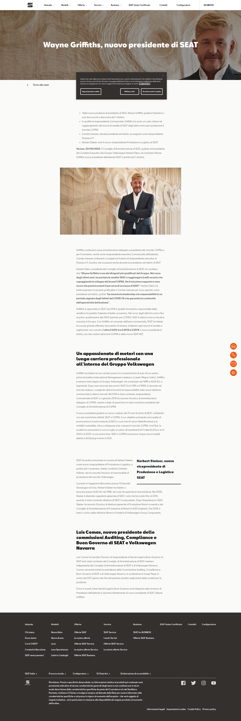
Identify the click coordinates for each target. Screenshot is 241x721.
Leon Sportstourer (59, 649)
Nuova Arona (57, 638)
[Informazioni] (233, 363)
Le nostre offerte (82, 638)
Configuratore (183, 5)
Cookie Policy (194, 709)
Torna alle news (41, 84)
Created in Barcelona (35, 649)
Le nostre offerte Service (86, 649)
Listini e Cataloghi (59, 655)
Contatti (163, 5)
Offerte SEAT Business (84, 655)
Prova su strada (56, 673)
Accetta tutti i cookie (152, 91)
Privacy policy (209, 709)
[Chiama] (233, 355)
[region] (121, 86)
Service (98, 5)
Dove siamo (30, 638)
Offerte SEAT (80, 632)
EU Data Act (102, 673)
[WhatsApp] (233, 372)
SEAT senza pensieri (34, 655)
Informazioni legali (156, 709)
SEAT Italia (30, 673)
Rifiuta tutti (130, 91)
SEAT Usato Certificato (139, 5)
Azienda (48, 5)
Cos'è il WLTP (31, 644)
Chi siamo (29, 632)
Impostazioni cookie (90, 91)
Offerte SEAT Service (84, 644)
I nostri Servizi (110, 638)
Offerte (81, 5)
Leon (53, 644)
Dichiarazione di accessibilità (132, 673)
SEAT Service (110, 632)
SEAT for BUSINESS (142, 632)
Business (115, 5)
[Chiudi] (163, 75)
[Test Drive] (233, 346)
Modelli (64, 5)
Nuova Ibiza (56, 632)
